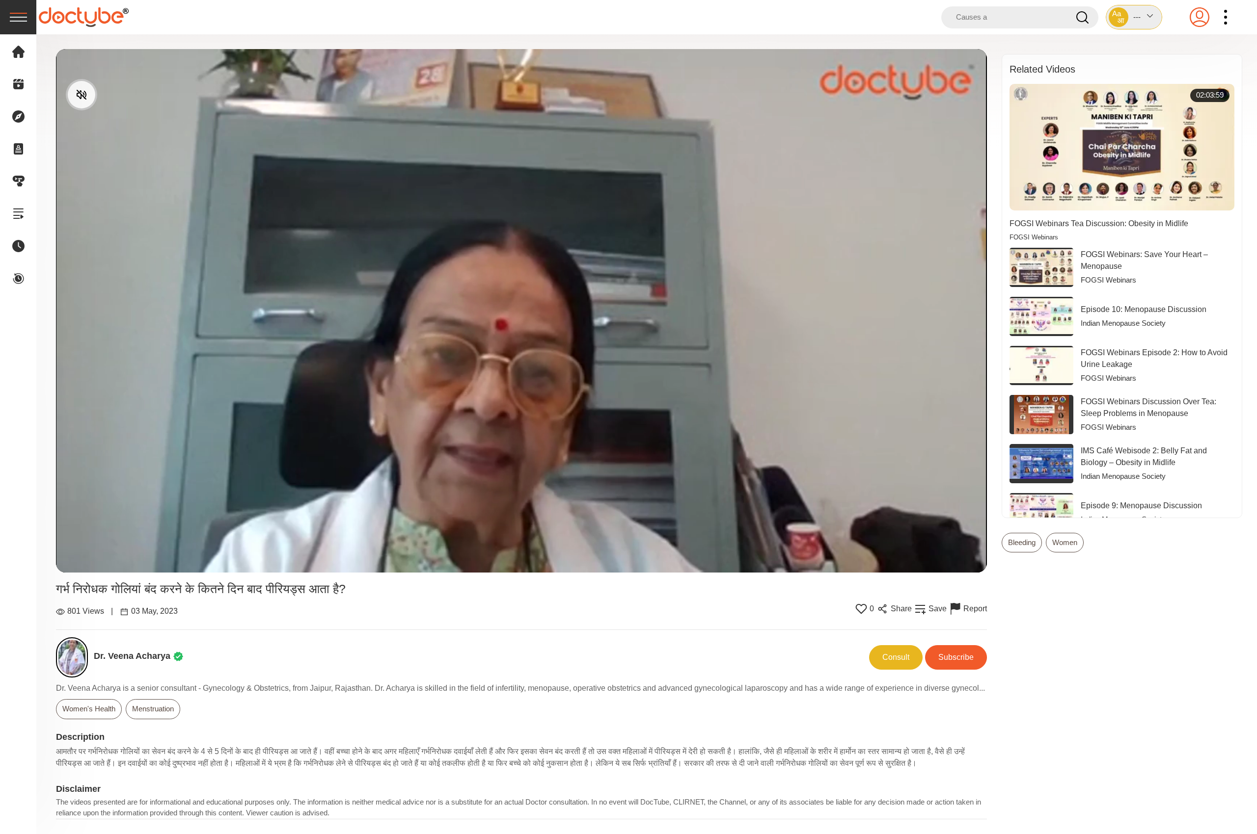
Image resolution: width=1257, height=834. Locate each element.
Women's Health (88, 708)
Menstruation (153, 708)
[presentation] (18, 17)
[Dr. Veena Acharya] (75, 657)
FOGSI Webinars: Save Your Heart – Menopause (1144, 260)
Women (1064, 542)
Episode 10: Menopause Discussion (1143, 309)
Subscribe (956, 657)
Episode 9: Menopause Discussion (1141, 505)
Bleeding (1022, 542)
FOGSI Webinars (1034, 237)
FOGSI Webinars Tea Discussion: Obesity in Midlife (1099, 223)
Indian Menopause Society (1123, 323)
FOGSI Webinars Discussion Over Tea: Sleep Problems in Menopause (1148, 407)
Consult (895, 657)
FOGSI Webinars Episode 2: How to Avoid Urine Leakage (1154, 358)
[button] (1134, 17)
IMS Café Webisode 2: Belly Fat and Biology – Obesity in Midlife (1144, 456)
